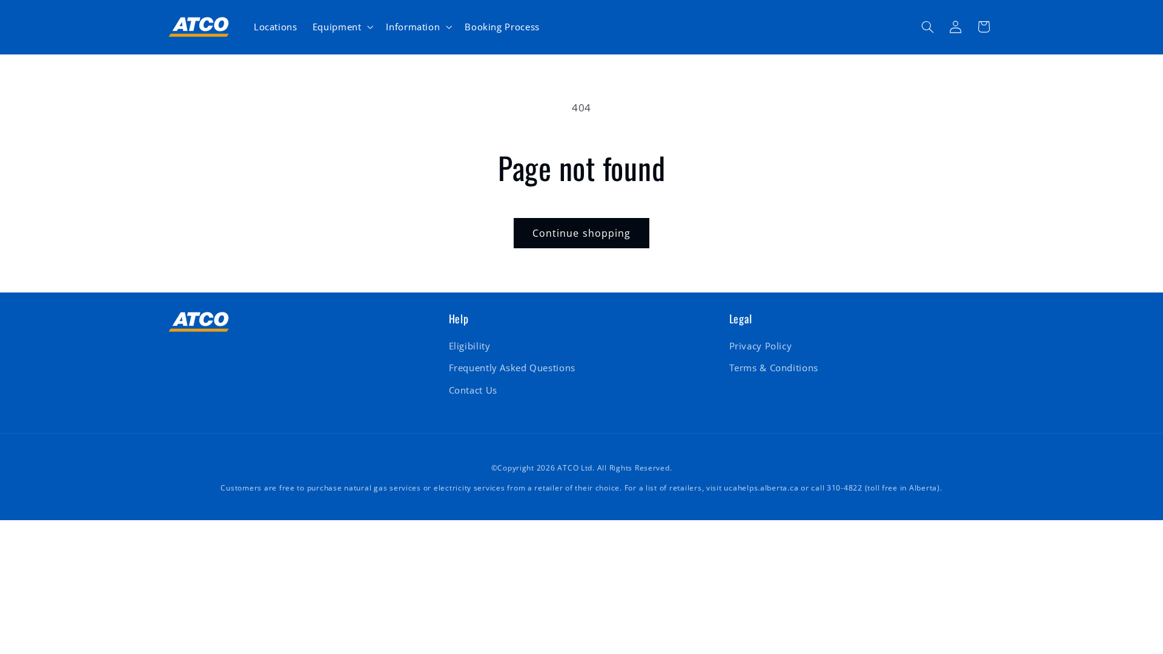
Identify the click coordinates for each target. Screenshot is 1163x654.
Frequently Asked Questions (512, 368)
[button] (342, 26)
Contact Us (473, 390)
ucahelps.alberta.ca (761, 487)
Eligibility (470, 346)
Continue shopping (581, 233)
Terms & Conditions (773, 368)
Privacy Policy (760, 346)
